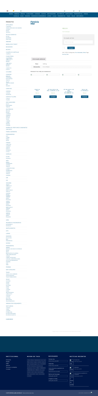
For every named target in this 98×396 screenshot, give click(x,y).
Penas (7, 30)
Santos (8, 191)
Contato (8, 369)
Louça (54, 16)
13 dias (7, 282)
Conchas (9, 88)
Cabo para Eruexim (11, 254)
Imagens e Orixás (53, 378)
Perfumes (8, 39)
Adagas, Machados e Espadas (14, 248)
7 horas (8, 289)
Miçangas (8, 94)
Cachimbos (9, 58)
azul (42, 359)
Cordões (8, 26)
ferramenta (34, 365)
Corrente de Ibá (10, 168)
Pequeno (8, 199)
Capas (7, 309)
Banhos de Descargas (54, 374)
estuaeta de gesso (33, 363)
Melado (8, 85)
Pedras (8, 123)
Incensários (9, 224)
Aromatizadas (10, 292)
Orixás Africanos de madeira (14, 28)
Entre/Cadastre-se (68, 10)
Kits (7, 231)
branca (31, 361)
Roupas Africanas (11, 313)
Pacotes (8, 298)
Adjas (7, 250)
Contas (43, 13)
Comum (8, 296)
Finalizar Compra (83, 10)
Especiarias (69, 13)
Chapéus (8, 53)
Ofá (7, 263)
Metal (7, 140)
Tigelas (8, 166)
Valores (8, 365)
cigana (35, 361)
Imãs (7, 220)
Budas (7, 112)
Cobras (8, 120)
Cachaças (8, 77)
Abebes (8, 247)
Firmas (86, 13)
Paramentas (61, 16)
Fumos (8, 69)
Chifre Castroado (11, 257)
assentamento (37, 359)
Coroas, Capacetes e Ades (13, 258)
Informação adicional (38, 59)
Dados (8, 148)
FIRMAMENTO (42, 367)
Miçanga (8, 158)
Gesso (7, 184)
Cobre (7, 122)
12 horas (8, 281)
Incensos (8, 225)
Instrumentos (10, 228)
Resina (7, 61)
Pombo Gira (52, 359)
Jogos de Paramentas (12, 260)
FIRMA (37, 367)
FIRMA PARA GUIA (31, 369)
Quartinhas (9, 163)
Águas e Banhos (11, 34)
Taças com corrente (11, 274)
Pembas (8, 267)
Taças (68, 16)
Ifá (7, 180)
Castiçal (8, 295)
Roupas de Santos (11, 314)
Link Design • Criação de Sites (84, 392)
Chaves (8, 256)
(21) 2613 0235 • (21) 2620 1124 (13, 1)
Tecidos (8, 32)
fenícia (64, 54)
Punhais (8, 125)
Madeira (8, 175)
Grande (8, 196)
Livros (49, 16)
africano (32, 359)
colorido (39, 361)
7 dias (7, 288)
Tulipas (8, 99)
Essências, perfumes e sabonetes (16, 127)
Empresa (10, 10)
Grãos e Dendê (10, 83)
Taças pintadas (10, 275)
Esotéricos (60, 13)
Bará (28, 361)
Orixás (8, 188)
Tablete (8, 106)
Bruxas (8, 110)
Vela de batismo (10, 301)
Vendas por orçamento (13, 303)
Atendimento (16, 10)
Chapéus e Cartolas (12, 52)
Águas (7, 36)
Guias (22, 16)
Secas (7, 81)
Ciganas (8, 310)
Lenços (8, 116)
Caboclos (9, 185)
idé (7, 177)
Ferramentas (78, 13)
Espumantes (9, 78)
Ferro (7, 138)
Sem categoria (10, 269)
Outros (8, 29)
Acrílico (8, 60)
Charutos (8, 68)
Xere (7, 264)
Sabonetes (9, 129)
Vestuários (79, 16)
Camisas (8, 307)
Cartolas (8, 144)
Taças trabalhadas (11, 276)
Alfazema (8, 37)
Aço (7, 136)
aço (44, 359)
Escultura (9, 237)
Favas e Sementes (11, 131)
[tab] (38, 59)
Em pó (7, 104)
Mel (7, 84)
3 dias (7, 286)
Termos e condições (11, 367)
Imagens (27, 16)
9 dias (7, 291)
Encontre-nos (24, 10)
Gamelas (16, 16)
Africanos (9, 25)
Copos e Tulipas (11, 96)
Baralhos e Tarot (11, 44)
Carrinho (76, 10)
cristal (8, 147)
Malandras (51, 363)
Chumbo (8, 71)
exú (38, 363)
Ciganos (8, 115)
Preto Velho (9, 190)
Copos (8, 98)
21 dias (7, 283)
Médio (7, 198)
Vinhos (8, 80)
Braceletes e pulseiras (12, 253)
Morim (8, 243)
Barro (11, 13)
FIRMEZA (37, 369)
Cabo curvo (9, 59)
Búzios (23, 13)
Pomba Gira (9, 312)
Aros (7, 251)
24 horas (8, 285)
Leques (8, 117)
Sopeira (8, 164)
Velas (73, 16)
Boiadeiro (9, 47)
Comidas (37, 13)
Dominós (8, 150)
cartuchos (9, 293)
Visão (7, 363)
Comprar (71, 48)
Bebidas (16, 13)
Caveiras (8, 113)
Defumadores (51, 13)
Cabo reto (9, 63)
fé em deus (42, 369)
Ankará (8, 41)
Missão (8, 361)
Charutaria (29, 13)
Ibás (7, 160)
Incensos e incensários (38, 16)
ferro (34, 367)
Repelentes (9, 299)
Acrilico (8, 64)
